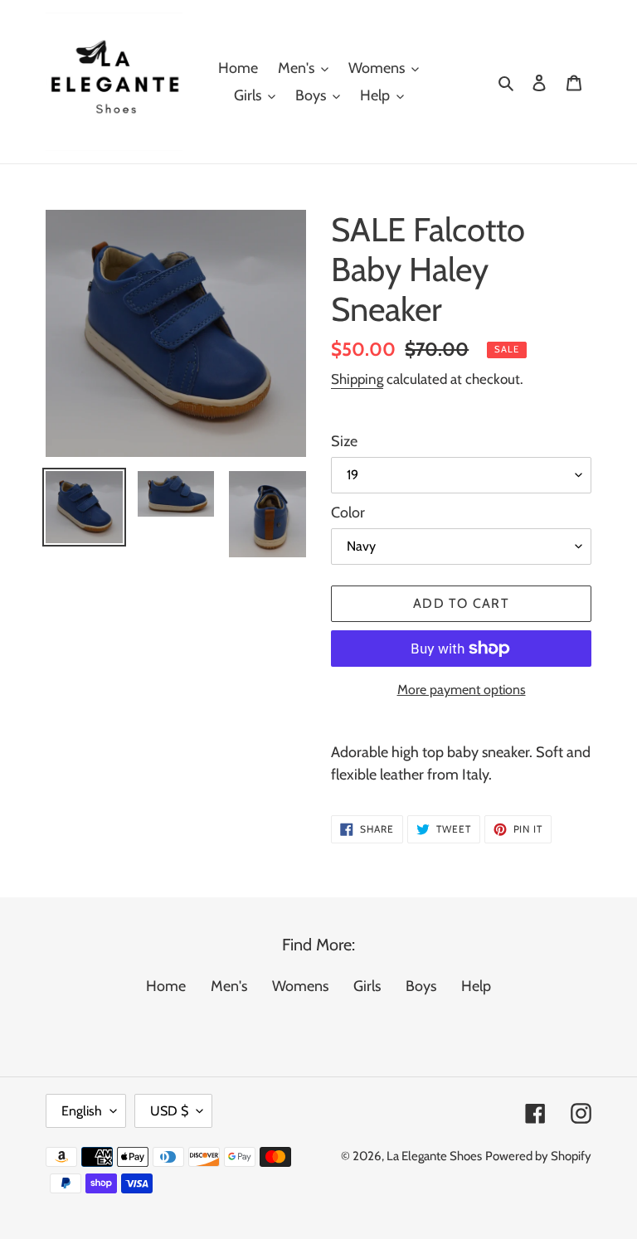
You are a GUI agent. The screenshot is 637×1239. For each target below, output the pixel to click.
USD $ (169, 1111)
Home (166, 986)
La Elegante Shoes (434, 1156)
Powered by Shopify (538, 1156)
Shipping (357, 379)
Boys (421, 986)
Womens (300, 986)
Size (344, 441)
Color (348, 512)
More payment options (461, 689)
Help (476, 986)
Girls (367, 986)
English (81, 1111)
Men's (229, 986)
